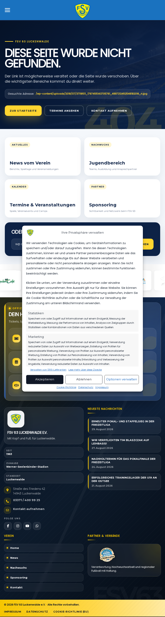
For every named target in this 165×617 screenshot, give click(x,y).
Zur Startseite (23, 110)
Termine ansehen (64, 110)
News (14, 557)
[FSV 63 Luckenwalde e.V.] (15, 419)
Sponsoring (18, 577)
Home (14, 547)
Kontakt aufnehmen (109, 110)
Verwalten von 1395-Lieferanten (48, 369)
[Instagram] (18, 526)
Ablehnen (84, 379)
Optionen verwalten (121, 379)
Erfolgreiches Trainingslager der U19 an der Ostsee (124, 479)
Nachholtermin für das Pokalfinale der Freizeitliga (124, 460)
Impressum (102, 387)
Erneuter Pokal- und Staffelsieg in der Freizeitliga (123, 423)
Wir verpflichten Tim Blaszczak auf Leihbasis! (120, 442)
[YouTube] (27, 526)
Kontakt (16, 587)
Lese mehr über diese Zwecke (85, 369)
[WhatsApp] (37, 526)
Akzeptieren (44, 379)
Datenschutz (85, 387)
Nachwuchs (18, 567)
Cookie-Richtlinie (66, 387)
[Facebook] (8, 526)
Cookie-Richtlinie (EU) (71, 611)
